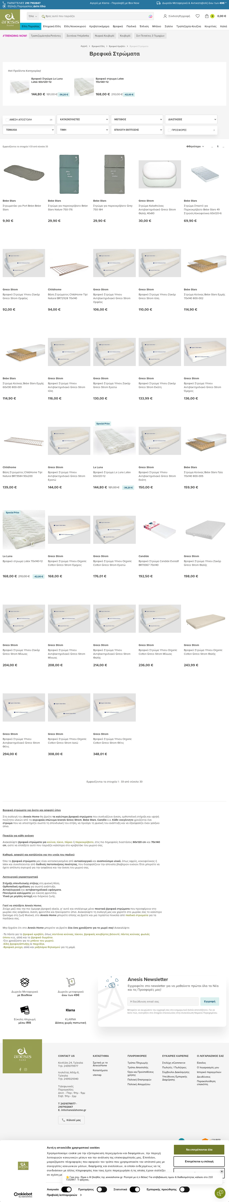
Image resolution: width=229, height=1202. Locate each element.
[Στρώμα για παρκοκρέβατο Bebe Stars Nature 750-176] (69, 174)
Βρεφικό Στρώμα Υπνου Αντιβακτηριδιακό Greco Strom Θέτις (21, 742)
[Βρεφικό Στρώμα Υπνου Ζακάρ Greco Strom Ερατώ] (114, 352)
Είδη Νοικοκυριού (75, 26)
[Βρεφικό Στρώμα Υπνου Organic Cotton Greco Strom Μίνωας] (160, 618)
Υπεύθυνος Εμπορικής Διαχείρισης (174, 1078)
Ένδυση (144, 26)
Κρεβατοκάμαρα (99, 26)
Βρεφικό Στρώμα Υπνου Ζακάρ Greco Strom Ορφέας (21, 296)
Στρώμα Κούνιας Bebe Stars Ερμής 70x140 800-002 (204, 296)
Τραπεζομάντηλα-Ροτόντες (46, 35)
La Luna (98, 467)
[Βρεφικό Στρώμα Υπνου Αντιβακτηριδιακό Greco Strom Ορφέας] (114, 263)
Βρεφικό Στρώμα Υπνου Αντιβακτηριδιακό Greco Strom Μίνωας (66, 653)
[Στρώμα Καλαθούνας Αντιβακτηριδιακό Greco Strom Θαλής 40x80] (160, 174)
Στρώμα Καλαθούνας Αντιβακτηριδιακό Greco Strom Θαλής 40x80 (157, 209)
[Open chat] (220, 1193)
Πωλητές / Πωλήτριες (174, 1067)
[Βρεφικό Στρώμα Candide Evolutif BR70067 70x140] (160, 530)
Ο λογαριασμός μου (208, 1067)
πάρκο (68, 842)
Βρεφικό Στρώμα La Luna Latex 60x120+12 (112, 474)
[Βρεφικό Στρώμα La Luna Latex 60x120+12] (114, 441)
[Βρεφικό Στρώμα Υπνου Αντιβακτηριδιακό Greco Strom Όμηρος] (205, 352)
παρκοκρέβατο (84, 842)
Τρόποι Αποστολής (138, 1067)
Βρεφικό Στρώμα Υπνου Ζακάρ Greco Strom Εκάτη (157, 385)
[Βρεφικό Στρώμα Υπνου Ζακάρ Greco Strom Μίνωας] (24, 618)
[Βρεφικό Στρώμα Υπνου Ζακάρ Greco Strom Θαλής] (205, 530)
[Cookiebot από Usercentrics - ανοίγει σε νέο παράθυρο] (23, 1195)
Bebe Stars (9, 201)
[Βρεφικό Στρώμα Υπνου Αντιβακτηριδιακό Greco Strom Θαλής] (114, 618)
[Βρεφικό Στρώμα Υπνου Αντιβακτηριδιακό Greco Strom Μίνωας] (69, 618)
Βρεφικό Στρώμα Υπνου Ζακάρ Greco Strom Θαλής (202, 563)
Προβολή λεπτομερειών (62, 1194)
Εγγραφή (209, 1001)
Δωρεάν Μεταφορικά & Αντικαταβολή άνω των (194, 3)
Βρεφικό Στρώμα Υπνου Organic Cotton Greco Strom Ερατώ (112, 563)
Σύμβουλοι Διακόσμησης (175, 1072)
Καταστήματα (100, 1070)
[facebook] (20, 1069)
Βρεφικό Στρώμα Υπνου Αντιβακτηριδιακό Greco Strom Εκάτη (157, 476)
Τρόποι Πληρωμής (138, 1062)
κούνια (51, 842)
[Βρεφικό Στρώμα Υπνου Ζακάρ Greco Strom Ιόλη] (160, 263)
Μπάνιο (156, 26)
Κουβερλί (125, 35)
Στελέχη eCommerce (173, 1062)
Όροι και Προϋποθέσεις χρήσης (141, 1073)
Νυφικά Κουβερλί (104, 35)
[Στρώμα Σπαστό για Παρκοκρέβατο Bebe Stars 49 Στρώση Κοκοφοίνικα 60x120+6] (205, 174)
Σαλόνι (169, 26)
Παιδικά (131, 26)
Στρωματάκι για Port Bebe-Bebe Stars (22, 207)
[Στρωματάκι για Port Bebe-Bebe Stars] (24, 174)
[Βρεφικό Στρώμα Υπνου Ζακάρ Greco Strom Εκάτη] (160, 352)
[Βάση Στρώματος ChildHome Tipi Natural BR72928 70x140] (69, 263)
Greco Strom (146, 201)
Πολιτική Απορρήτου (139, 1084)
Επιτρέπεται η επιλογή (199, 1161)
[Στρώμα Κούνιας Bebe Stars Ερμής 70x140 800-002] (205, 263)
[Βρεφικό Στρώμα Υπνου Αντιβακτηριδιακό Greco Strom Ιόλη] (69, 352)
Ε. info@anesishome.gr (72, 1110)
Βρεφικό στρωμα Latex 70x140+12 (23, 561)
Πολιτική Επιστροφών (139, 1079)
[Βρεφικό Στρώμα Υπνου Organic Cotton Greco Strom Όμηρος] (69, 530)
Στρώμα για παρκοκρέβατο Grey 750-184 (112, 207)
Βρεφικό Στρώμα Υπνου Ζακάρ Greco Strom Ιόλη (157, 296)
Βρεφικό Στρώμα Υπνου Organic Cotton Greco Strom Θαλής (203, 652)
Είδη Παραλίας (31, 26)
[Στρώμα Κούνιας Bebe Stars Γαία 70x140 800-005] (205, 441)
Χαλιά (223, 26)
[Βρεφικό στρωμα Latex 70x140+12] (24, 530)
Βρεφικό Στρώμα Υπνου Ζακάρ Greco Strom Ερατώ (111, 385)
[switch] (102, 1189)
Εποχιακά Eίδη (52, 26)
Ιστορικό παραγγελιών (209, 1072)
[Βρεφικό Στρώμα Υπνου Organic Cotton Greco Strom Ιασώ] (69, 707)
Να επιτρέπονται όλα (199, 1149)
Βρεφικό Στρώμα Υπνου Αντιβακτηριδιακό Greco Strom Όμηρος (202, 387)
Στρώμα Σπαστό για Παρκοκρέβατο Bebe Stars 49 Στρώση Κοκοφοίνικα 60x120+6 (203, 209)
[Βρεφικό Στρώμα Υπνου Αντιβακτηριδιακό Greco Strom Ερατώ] (69, 441)
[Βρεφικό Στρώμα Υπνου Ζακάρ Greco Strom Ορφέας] (24, 263)
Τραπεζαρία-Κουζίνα (188, 26)
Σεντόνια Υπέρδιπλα (78, 35)
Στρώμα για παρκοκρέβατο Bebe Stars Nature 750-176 (68, 207)
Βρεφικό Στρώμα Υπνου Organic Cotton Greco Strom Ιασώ (67, 741)
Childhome (54, 289)
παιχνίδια (38, 944)
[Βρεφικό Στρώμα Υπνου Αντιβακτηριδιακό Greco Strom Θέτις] (24, 707)
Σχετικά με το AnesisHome (100, 1064)
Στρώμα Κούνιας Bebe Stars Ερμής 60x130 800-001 (23, 385)
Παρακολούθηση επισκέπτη (206, 1083)
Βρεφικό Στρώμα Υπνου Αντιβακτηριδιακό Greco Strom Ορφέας (111, 298)
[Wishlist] (197, 16)
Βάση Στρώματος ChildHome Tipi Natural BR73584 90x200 (22, 474)
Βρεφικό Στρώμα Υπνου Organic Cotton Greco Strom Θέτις (112, 741)
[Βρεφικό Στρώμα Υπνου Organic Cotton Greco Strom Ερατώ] (114, 530)
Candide (144, 556)
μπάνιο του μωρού (41, 941)
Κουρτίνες (210, 26)
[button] (43, 16)
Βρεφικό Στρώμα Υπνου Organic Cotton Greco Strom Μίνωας (158, 652)
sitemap (97, 1075)
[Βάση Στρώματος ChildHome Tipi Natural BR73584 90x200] (24, 441)
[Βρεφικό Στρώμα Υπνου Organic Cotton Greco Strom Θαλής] (205, 618)
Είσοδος (201, 1062)
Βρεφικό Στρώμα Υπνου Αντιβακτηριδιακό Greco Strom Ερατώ (66, 476)
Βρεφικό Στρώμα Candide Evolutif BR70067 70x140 (159, 563)
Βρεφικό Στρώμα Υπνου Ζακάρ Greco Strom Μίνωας (21, 652)
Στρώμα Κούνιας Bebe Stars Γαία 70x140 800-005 (203, 474)
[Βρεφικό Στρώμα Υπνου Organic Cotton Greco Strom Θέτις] (114, 707)
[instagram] (25, 1069)
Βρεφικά (118, 26)
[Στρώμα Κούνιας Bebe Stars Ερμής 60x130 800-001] (24, 352)
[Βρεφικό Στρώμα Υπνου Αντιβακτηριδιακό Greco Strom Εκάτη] (160, 441)
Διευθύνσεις (203, 1076)
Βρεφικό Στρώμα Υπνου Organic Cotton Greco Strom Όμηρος (67, 563)
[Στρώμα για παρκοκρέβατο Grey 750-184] (114, 174)
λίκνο (60, 842)
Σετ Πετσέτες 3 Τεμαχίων (150, 35)
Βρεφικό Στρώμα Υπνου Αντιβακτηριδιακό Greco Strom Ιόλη (66, 387)
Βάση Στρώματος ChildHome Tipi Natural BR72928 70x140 (67, 296)
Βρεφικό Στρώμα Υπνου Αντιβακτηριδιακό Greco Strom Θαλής (111, 653)
